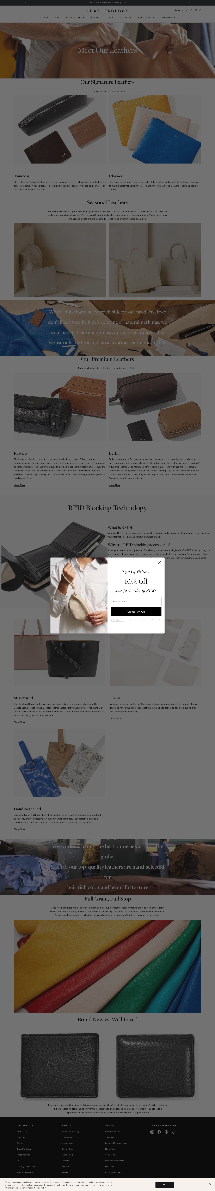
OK (164, 1184)
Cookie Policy (40, 1188)
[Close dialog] (159, 562)
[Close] (210, 1184)
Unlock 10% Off (136, 611)
